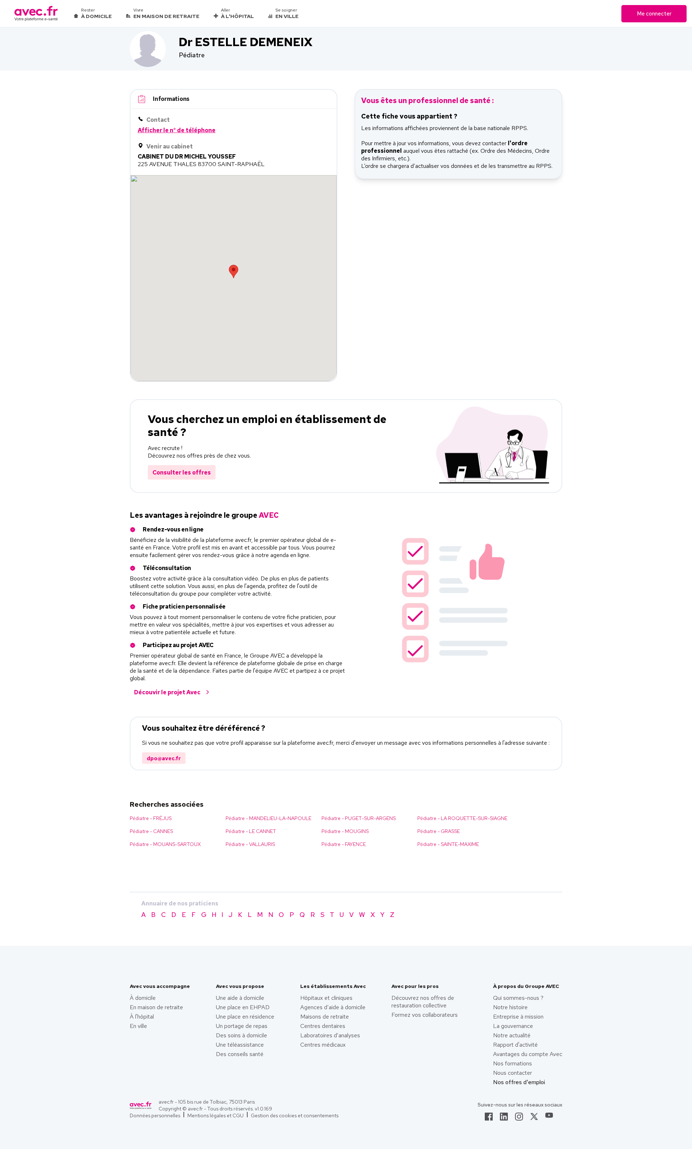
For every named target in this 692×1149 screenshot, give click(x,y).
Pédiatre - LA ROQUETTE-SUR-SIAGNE (462, 818)
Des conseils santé (239, 1054)
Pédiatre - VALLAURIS (250, 844)
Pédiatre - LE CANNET (251, 831)
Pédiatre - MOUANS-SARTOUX (165, 844)
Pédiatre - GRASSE (438, 831)
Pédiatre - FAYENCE (343, 844)
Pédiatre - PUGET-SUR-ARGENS (358, 818)
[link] (489, 1118)
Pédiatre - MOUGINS (345, 831)
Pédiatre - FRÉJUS (151, 818)
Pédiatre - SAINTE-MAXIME (448, 844)
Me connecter (654, 13)
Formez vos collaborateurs (424, 1015)
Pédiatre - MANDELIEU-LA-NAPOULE (268, 818)
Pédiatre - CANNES (151, 831)
